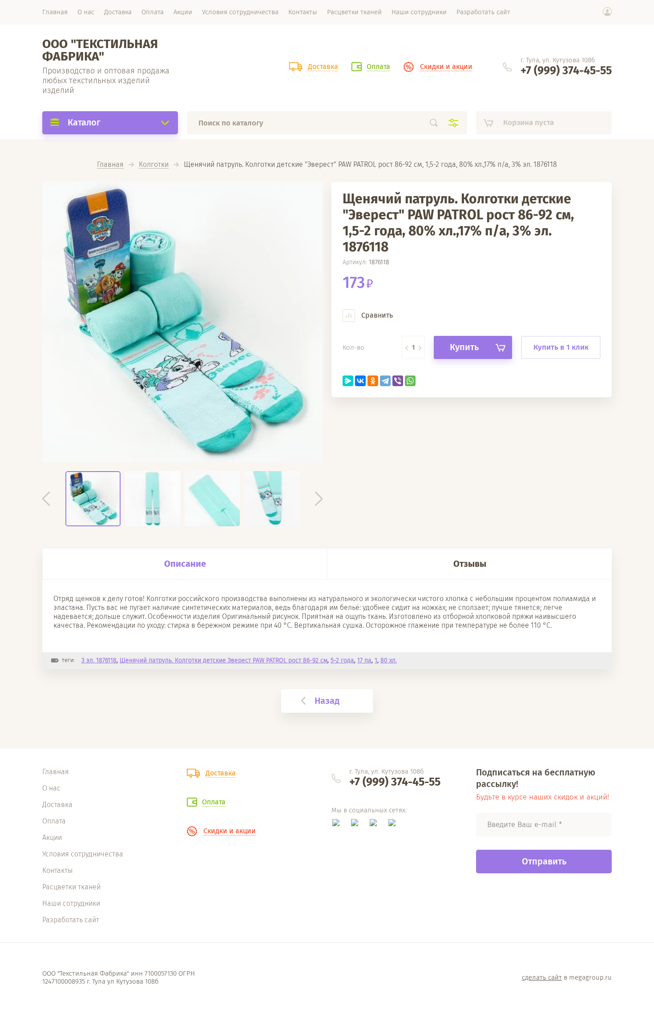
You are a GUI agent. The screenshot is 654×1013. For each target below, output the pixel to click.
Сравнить (376, 315)
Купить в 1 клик (561, 347)
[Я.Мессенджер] (348, 380)
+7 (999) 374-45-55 (566, 70)
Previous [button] (46, 499)
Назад (327, 700)
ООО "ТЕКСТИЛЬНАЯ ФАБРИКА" (100, 50)
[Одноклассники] (372, 380)
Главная (110, 165)
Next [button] (319, 499)
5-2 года (342, 660)
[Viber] (397, 380)
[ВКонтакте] (360, 380)
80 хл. (388, 660)
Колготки (154, 165)
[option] (182, 322)
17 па (364, 660)
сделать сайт (542, 977)
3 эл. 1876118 (99, 660)
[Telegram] (385, 380)
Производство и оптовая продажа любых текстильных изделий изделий (106, 80)
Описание (185, 563)
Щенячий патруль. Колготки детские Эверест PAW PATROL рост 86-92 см (223, 660)
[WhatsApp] (410, 380)
